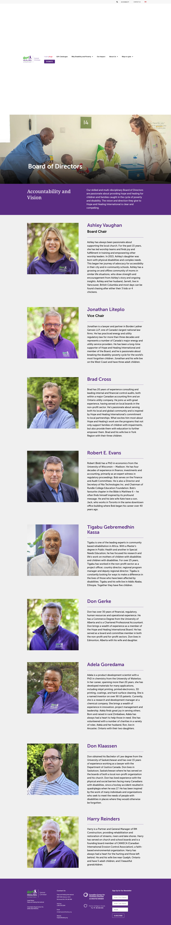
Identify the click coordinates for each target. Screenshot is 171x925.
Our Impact (101, 57)
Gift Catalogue (62, 57)
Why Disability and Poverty (81, 57)
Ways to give (126, 57)
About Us (112, 57)
